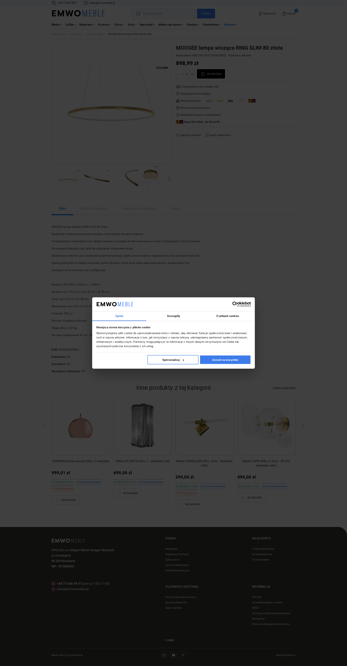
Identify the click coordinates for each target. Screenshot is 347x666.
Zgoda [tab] (119, 315)
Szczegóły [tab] (173, 315)
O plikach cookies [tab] (227, 315)
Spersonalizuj (171, 359)
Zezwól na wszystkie (225, 359)
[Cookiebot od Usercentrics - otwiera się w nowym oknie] (235, 304)
